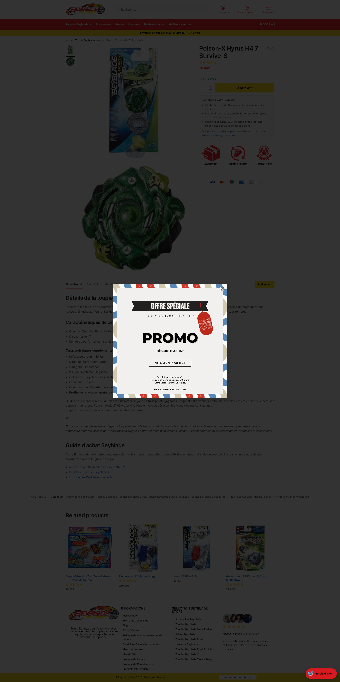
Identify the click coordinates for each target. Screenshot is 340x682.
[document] (170, 341)
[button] (222, 288)
